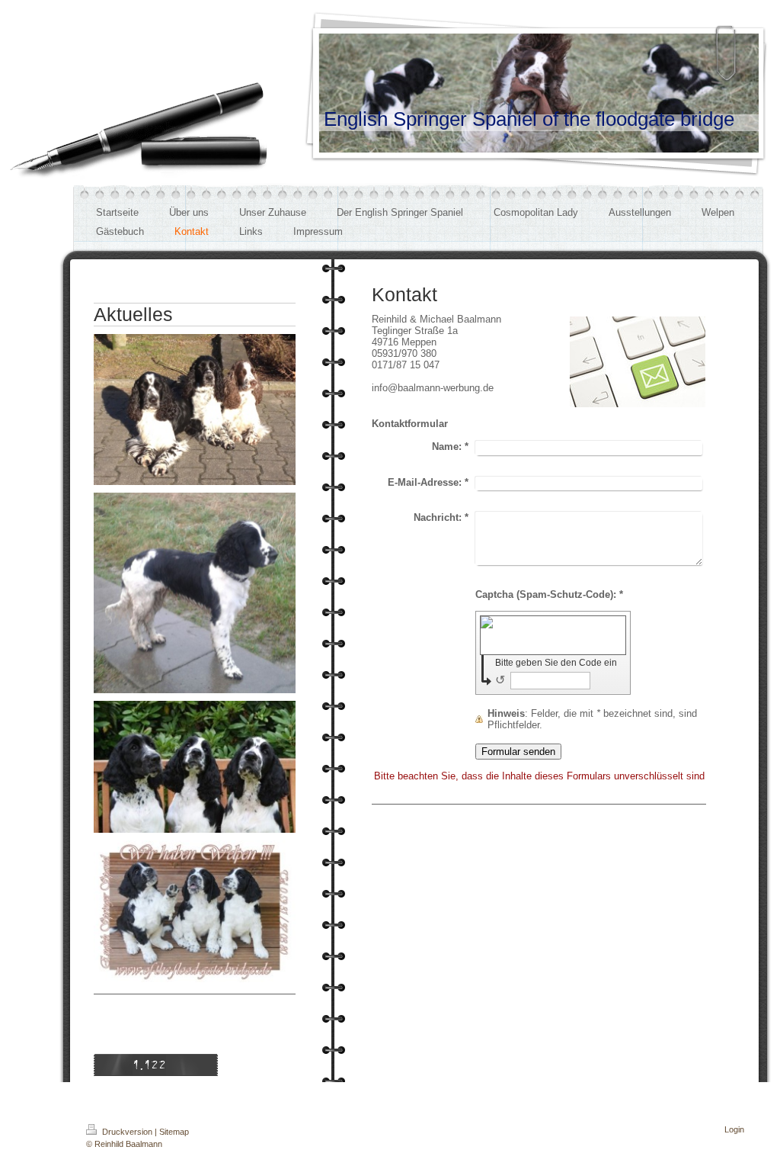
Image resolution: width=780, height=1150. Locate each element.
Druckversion (127, 1131)
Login (734, 1129)
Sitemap (174, 1131)
